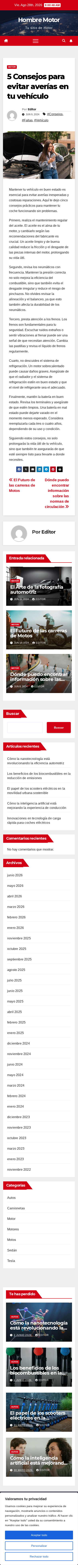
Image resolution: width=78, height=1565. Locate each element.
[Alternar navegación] (35, 40)
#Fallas (27, 120)
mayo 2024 (15, 1075)
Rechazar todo (39, 1556)
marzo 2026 (15, 906)
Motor (12, 67)
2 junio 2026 (23, 1335)
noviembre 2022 (19, 1169)
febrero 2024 (16, 1096)
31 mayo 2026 (23, 1425)
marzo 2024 (15, 1085)
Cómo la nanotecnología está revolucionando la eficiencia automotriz (39, 1328)
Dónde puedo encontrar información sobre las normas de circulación (38, 679)
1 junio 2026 (23, 1380)
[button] (63, 40)
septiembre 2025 (19, 959)
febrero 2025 (16, 1022)
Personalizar (39, 1545)
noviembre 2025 (19, 938)
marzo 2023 (15, 1148)
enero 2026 (15, 927)
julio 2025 (14, 980)
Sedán (12, 1250)
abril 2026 (14, 896)
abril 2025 (14, 1012)
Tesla (11, 1261)
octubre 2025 (16, 949)
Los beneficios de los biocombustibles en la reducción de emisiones (38, 1373)
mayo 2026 (15, 885)
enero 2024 (15, 1106)
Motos (11, 1239)
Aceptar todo (39, 1535)
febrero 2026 (16, 917)
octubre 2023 (16, 1138)
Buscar (12, 713)
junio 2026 (15, 875)
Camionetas (16, 1208)
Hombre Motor (39, 20)
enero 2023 (15, 1159)
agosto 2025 (16, 970)
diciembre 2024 (18, 1043)
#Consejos (55, 114)
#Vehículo (41, 120)
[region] (39, 1528)
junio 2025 (15, 991)
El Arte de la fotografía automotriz (36, 589)
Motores (13, 1229)
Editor (32, 109)
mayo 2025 (15, 1001)
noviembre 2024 (19, 1054)
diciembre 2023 (18, 1117)
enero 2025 (15, 1033)
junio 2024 (15, 1064)
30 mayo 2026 (23, 1470)
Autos (11, 1197)
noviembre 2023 (19, 1127)
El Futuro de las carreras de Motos (22, 485)
